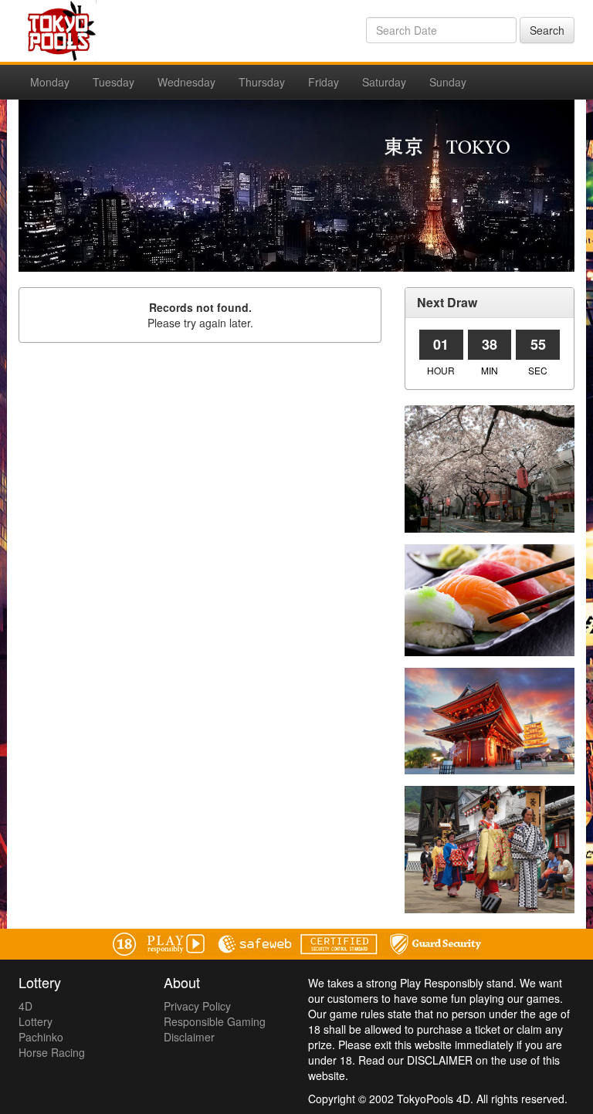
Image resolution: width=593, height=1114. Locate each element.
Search (547, 30)
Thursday (262, 82)
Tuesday (113, 82)
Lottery (36, 1021)
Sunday (447, 82)
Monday (49, 82)
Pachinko (41, 1037)
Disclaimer (189, 1037)
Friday (323, 82)
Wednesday (186, 82)
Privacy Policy (197, 1006)
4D (25, 1006)
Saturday (384, 82)
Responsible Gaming (215, 1021)
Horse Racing (52, 1052)
